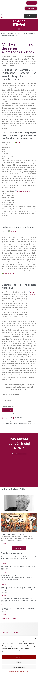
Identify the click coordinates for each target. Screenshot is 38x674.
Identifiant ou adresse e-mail (11, 394)
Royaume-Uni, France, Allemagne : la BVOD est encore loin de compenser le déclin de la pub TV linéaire (18, 557)
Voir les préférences (19, 667)
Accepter (19, 657)
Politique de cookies (14, 671)
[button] (35, 638)
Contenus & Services (13, 33)
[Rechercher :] (12, 16)
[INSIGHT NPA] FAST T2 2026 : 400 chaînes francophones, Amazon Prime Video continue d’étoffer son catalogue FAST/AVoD (18, 588)
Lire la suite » (4, 543)
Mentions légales (24, 671)
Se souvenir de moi (8, 406)
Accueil (3, 33)
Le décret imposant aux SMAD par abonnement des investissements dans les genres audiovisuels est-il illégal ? (19, 599)
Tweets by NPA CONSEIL (9, 618)
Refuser (19, 662)
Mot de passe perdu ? (8, 414)
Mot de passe (6, 400)
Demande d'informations (19, 454)
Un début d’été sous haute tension (13, 534)
